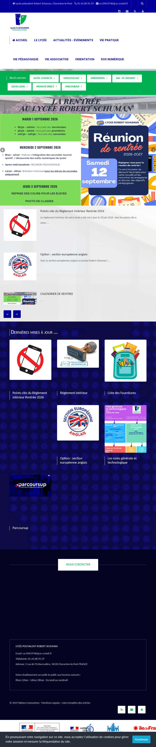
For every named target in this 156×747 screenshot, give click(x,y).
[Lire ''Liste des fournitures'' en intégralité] (125, 342)
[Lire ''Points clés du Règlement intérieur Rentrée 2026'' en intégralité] (30, 342)
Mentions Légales (50, 703)
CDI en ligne (18, 86)
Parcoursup (72, 86)
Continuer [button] (141, 739)
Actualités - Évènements (73, 40)
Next (153, 150)
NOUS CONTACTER (78, 564)
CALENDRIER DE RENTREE (56, 294)
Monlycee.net (72, 78)
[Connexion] (142, 709)
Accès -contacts (43, 78)
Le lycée (40, 40)
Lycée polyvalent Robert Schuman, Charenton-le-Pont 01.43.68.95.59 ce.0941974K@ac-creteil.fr (71, 3)
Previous (3, 150)
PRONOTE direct (45, 86)
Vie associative (56, 59)
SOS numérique (112, 59)
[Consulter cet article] (20, 225)
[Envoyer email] (131, 709)
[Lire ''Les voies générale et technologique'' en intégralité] (125, 407)
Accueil (21, 40)
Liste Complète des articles (76, 703)
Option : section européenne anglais (64, 254)
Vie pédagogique (25, 59)
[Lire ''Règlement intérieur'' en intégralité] (78, 342)
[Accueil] (19, 21)
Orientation (84, 59)
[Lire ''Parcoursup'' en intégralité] (30, 477)
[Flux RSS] (121, 709)
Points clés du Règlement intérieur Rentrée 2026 (72, 211)
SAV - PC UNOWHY (126, 78)
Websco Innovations (28, 703)
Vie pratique (109, 40)
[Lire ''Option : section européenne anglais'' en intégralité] (78, 407)
